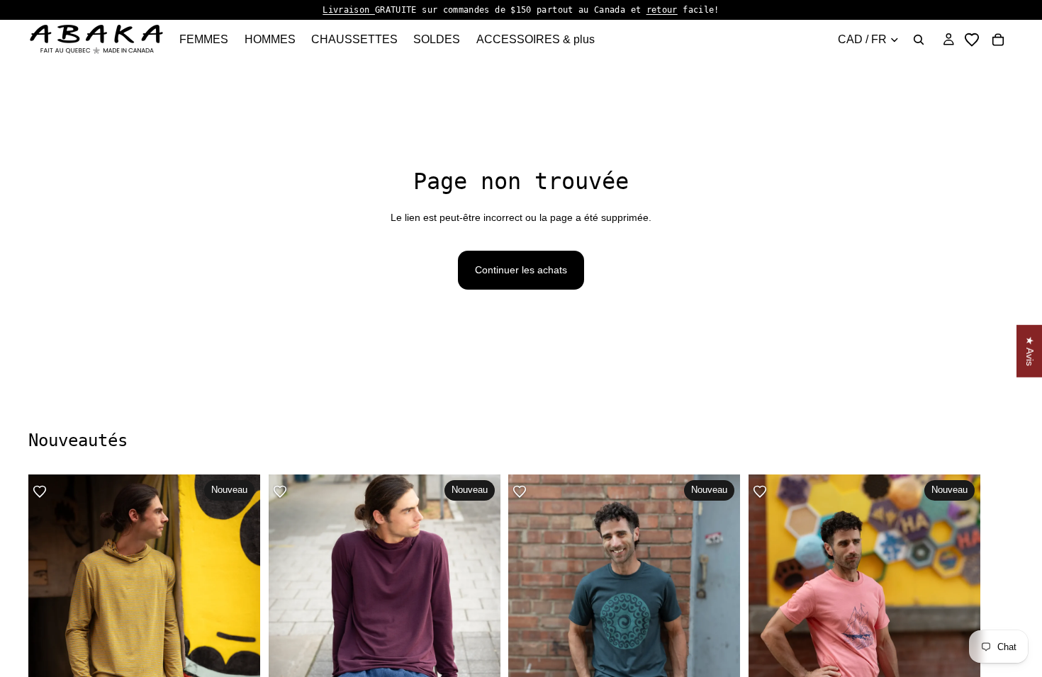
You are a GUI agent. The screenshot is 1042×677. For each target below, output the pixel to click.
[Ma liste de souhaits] (972, 39)
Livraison (349, 10)
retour (662, 10)
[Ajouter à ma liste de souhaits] (39, 491)
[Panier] (998, 39)
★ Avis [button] (1030, 351)
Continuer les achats (521, 269)
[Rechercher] (918, 39)
